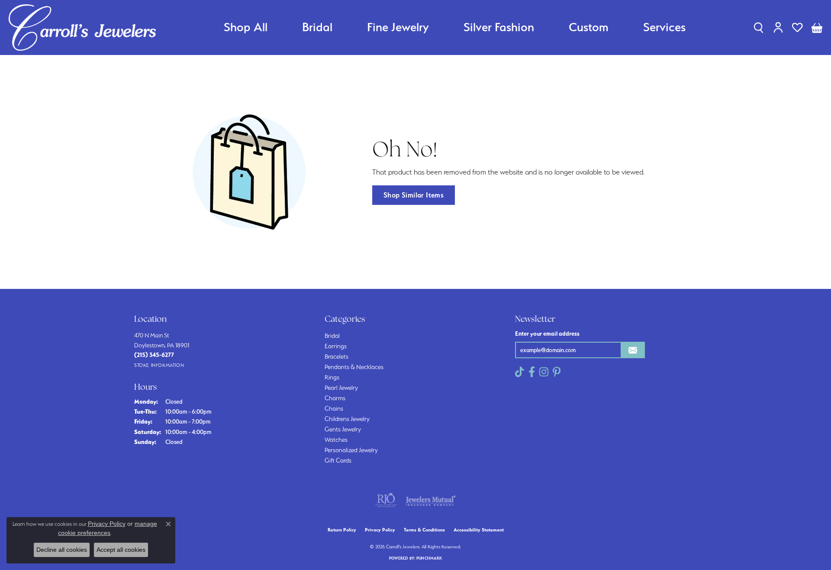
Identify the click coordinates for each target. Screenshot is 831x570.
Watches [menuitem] (336, 439)
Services (664, 27)
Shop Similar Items (413, 195)
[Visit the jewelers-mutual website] (430, 500)
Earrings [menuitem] (336, 346)
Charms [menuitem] (335, 398)
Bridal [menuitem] (332, 335)
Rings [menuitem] (332, 377)
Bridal (317, 27)
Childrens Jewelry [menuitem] (347, 418)
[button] (758, 27)
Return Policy (342, 530)
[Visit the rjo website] (386, 500)
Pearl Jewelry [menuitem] (341, 387)
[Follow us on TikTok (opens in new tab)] (519, 372)
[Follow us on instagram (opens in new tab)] (543, 372)
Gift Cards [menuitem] (338, 460)
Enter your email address (547, 333)
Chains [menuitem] (334, 408)
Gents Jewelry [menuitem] (343, 429)
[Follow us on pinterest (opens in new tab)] (556, 372)
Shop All (245, 27)
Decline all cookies (61, 549)
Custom (589, 27)
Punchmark (429, 558)
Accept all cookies (121, 549)
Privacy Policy (380, 530)
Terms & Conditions (424, 530)
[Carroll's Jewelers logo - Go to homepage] (82, 27)
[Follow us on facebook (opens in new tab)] (531, 372)
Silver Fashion (499, 27)
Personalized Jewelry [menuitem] (351, 450)
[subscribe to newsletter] (633, 350)
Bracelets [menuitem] (336, 356)
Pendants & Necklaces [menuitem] (354, 366)
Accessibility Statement (479, 530)
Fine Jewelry (398, 27)
